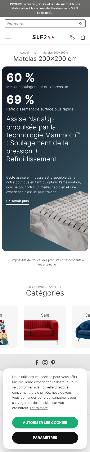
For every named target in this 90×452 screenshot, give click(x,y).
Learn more (39, 408)
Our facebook (36, 362)
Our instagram (45, 362)
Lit (35, 52)
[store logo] (45, 37)
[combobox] (45, 23)
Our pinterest (53, 362)
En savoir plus (17, 201)
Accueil (24, 52)
